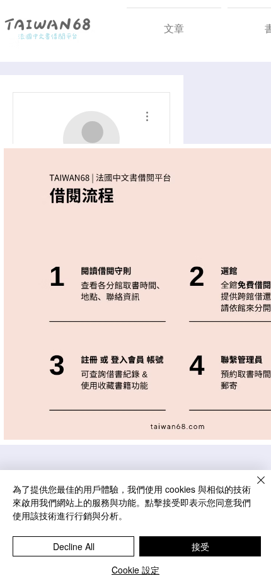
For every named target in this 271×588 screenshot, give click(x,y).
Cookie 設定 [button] (135, 569)
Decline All (74, 546)
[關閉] (253, 488)
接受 (200, 546)
